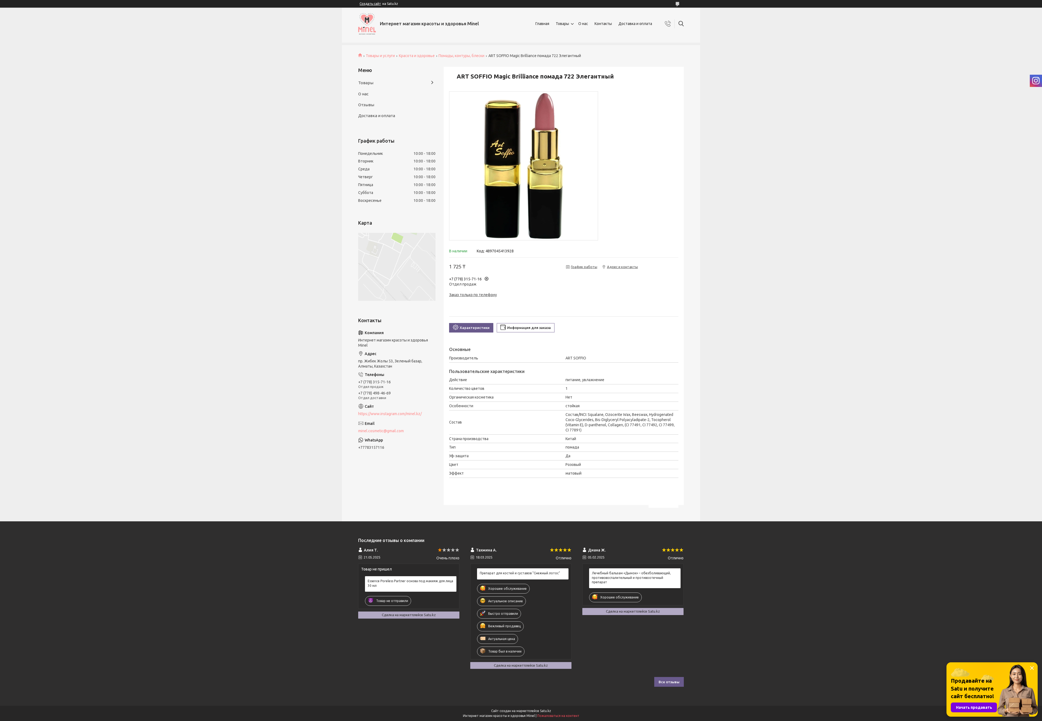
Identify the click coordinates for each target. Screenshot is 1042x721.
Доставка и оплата (635, 23)
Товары (562, 23)
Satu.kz (545, 711)
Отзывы (366, 104)
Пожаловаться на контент (558, 715)
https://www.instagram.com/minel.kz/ (390, 414)
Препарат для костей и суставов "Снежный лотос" (520, 573)
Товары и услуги (380, 56)
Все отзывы (669, 682)
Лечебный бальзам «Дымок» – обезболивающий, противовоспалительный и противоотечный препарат (631, 577)
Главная (542, 23)
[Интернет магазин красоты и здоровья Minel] (367, 24)
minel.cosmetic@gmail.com (381, 431)
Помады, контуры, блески (461, 56)
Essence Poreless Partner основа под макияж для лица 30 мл (410, 583)
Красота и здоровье (417, 56)
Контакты (603, 23)
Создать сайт (370, 3)
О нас (583, 23)
